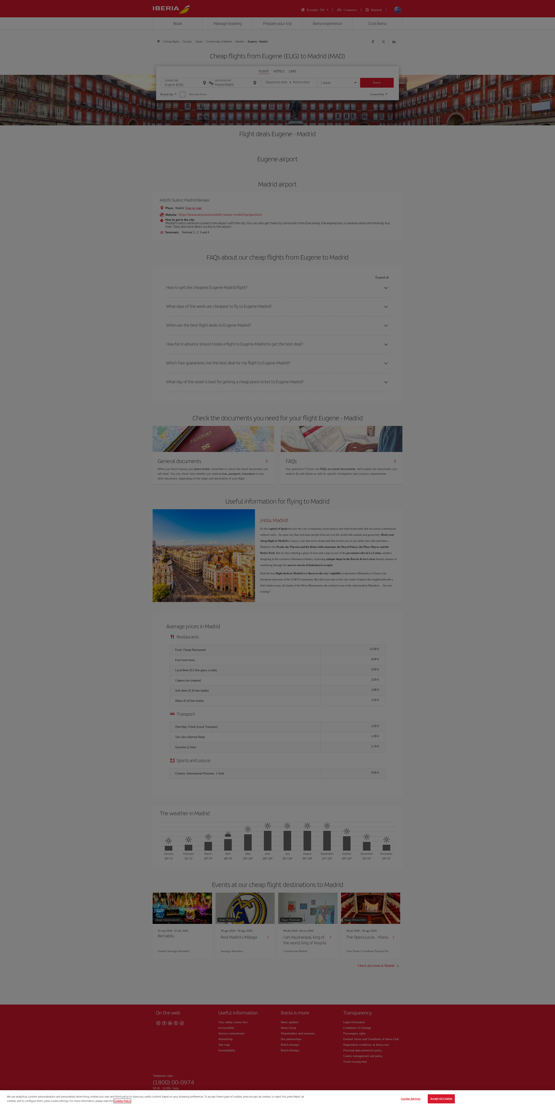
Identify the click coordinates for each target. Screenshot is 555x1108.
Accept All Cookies (441, 1099)
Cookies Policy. (122, 1101)
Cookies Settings (410, 1099)
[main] (277, 1099)
